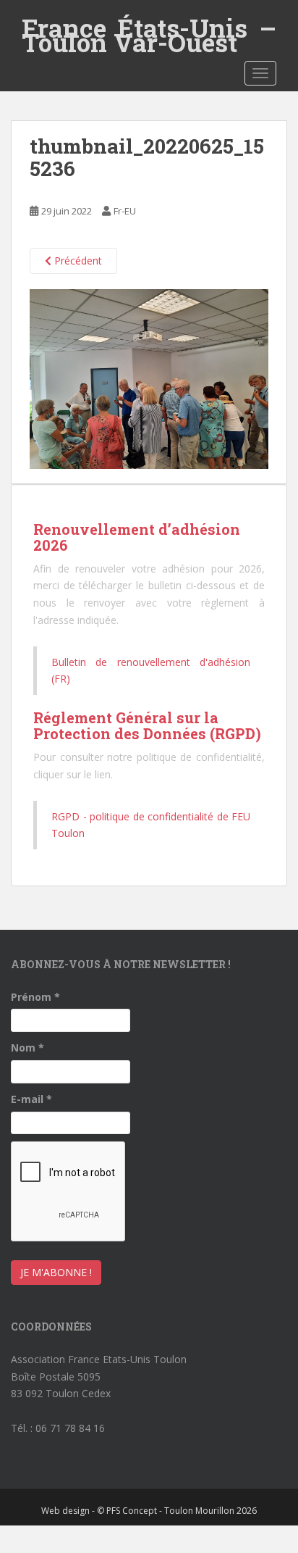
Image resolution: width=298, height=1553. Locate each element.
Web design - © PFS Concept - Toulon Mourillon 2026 (149, 1510)
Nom (27, 1047)
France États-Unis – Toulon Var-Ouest (149, 28)
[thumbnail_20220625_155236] (149, 378)
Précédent (76, 260)
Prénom (35, 997)
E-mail (31, 1099)
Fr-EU (125, 210)
